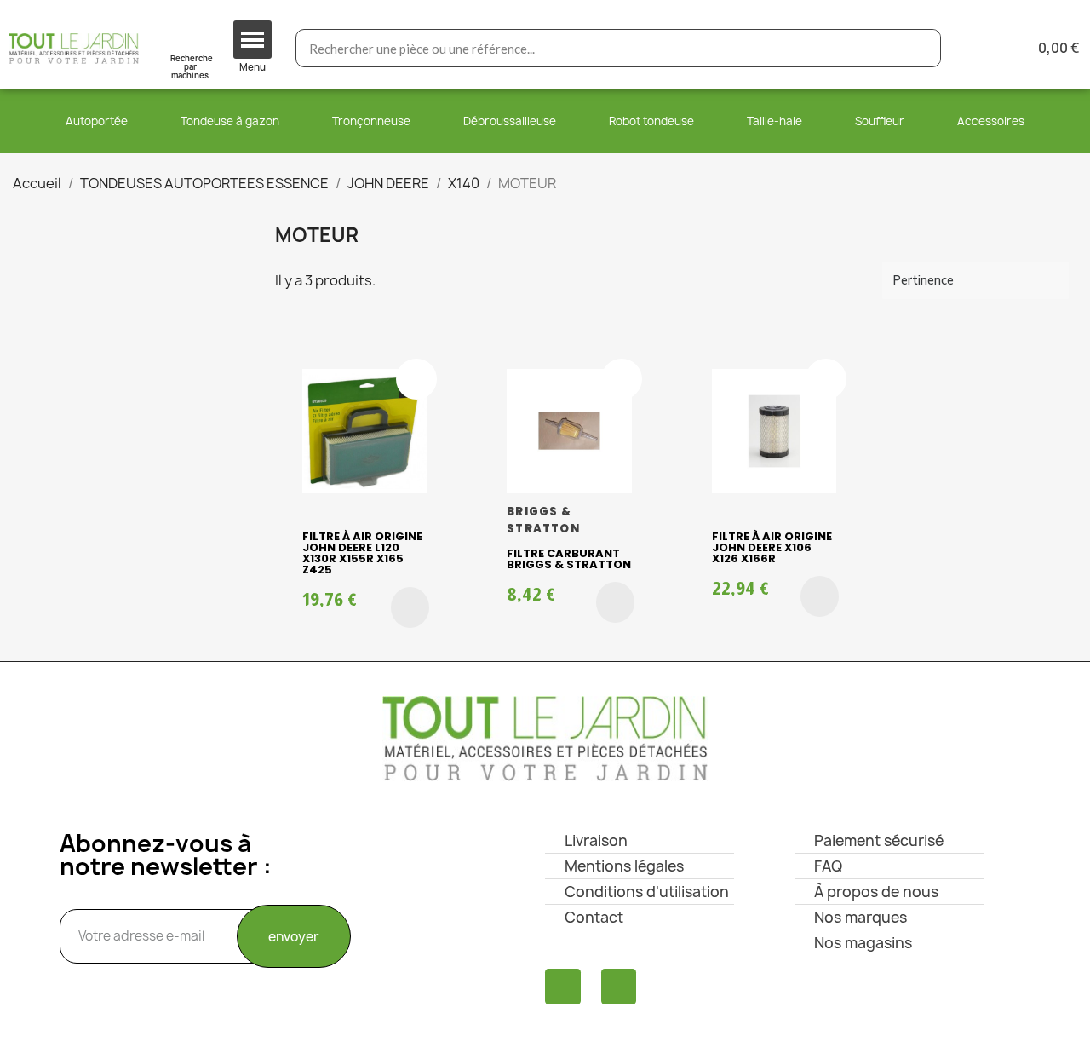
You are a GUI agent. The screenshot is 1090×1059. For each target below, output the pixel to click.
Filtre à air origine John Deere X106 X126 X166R (772, 547)
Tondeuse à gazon (230, 121)
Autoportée (97, 121)
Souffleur (879, 121)
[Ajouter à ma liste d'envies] (416, 379)
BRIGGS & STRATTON (543, 520)
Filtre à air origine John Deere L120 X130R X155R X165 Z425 (362, 553)
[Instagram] (619, 986)
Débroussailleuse (509, 121)
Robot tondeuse (651, 121)
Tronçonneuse (371, 121)
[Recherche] (921, 48)
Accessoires (990, 121)
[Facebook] (563, 986)
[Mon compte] (981, 48)
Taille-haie (774, 121)
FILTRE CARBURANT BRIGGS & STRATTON (569, 559)
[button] (410, 607)
